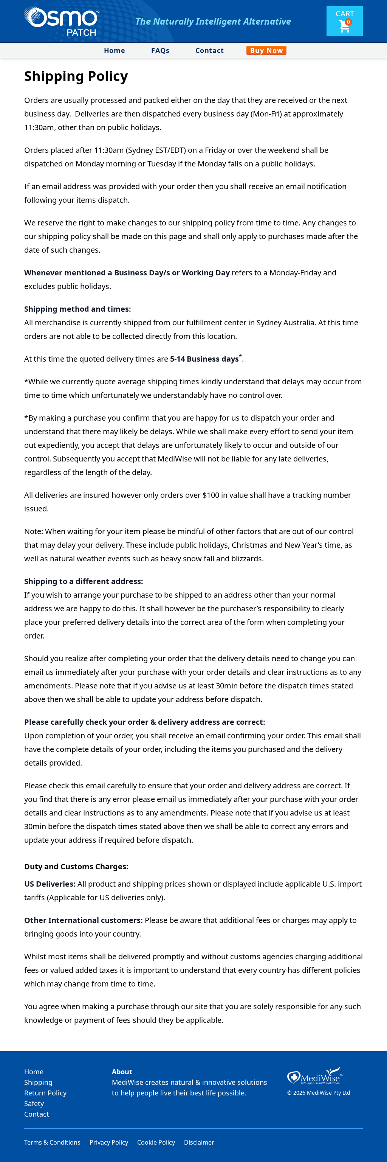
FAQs (160, 50)
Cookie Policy (156, 1142)
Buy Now (266, 50)
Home (115, 50)
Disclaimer (199, 1142)
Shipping (38, 1082)
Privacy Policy (109, 1142)
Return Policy (45, 1092)
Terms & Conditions (52, 1142)
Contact (209, 50)
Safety (34, 1103)
